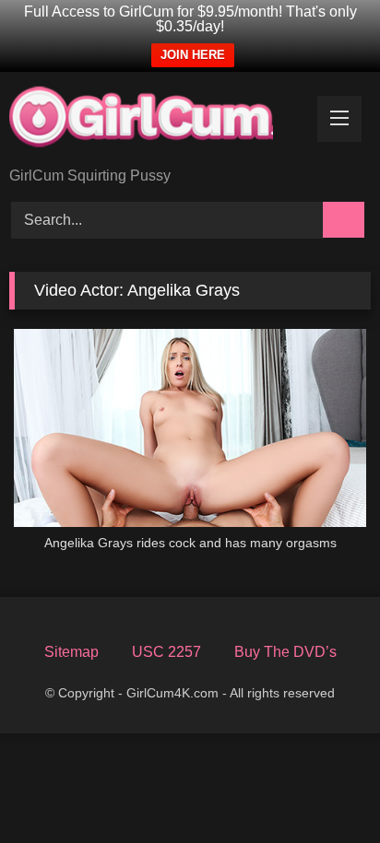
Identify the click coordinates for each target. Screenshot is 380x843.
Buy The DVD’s (285, 652)
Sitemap (71, 652)
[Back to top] (330, 799)
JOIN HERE (192, 55)
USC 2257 (166, 652)
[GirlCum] (156, 120)
